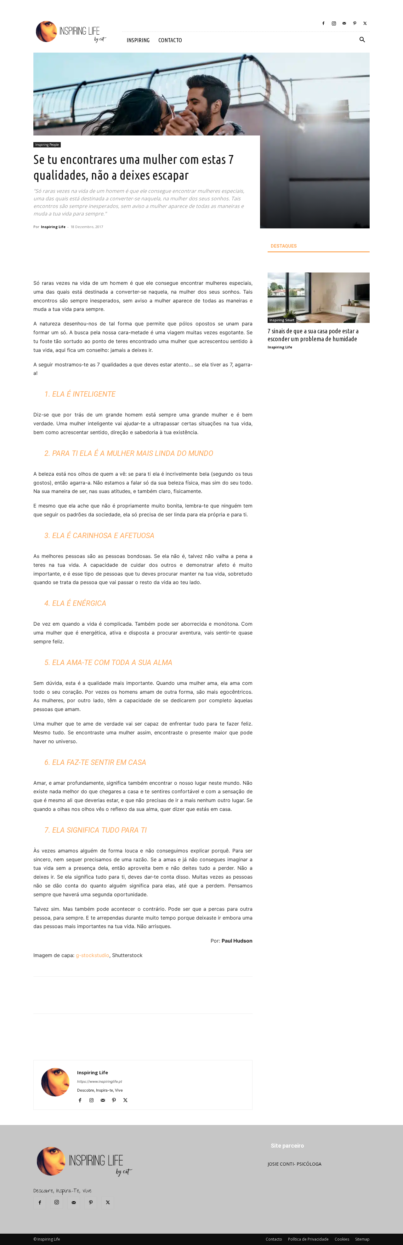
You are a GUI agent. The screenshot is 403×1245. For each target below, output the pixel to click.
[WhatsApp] (128, 261)
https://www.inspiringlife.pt (99, 1081)
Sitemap (362, 1239)
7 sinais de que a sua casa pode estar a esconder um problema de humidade (313, 334)
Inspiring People (47, 144)
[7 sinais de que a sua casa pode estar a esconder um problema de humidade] (319, 298)
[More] (143, 261)
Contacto (274, 1239)
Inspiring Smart (282, 320)
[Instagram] (333, 23)
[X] (365, 23)
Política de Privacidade (308, 1239)
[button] (362, 40)
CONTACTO (170, 40)
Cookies (342, 1239)
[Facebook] (323, 23)
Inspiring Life (53, 226)
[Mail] (344, 23)
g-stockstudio (92, 955)
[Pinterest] (354, 23)
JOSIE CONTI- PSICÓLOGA (294, 1164)
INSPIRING (138, 40)
